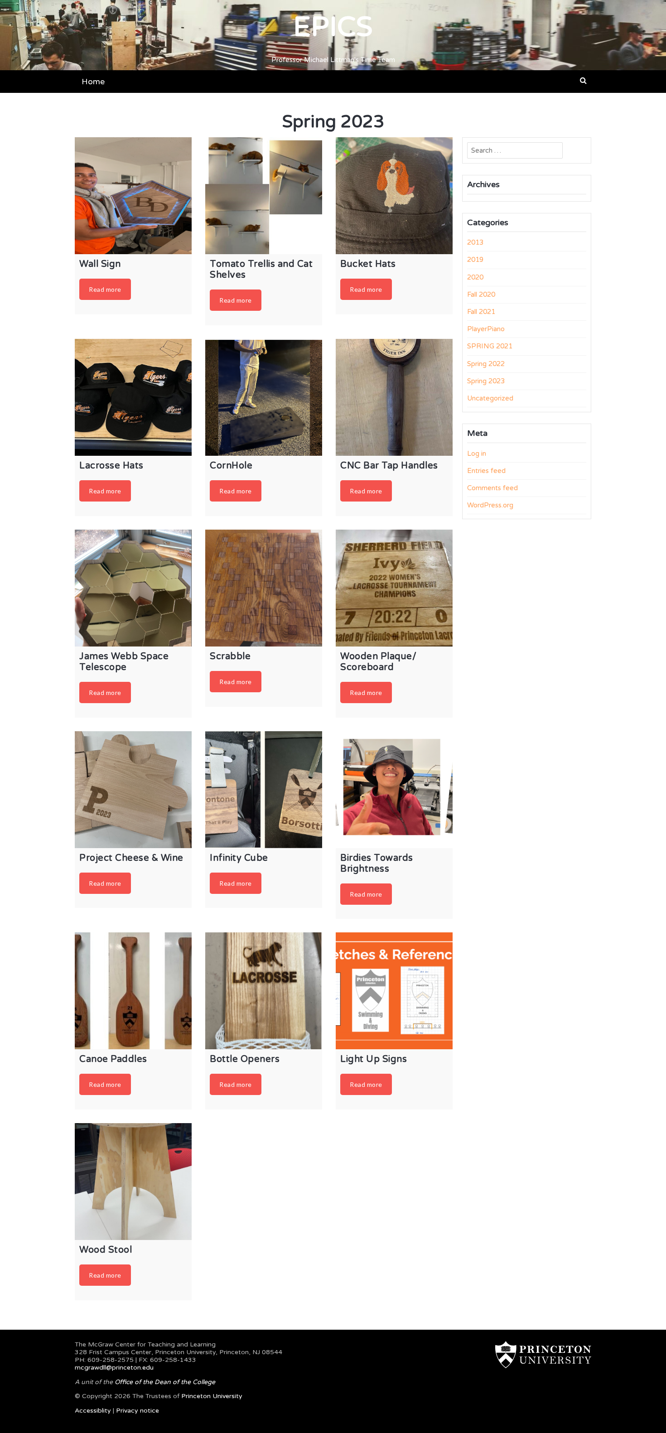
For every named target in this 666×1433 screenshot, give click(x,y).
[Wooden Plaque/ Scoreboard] (394, 588)
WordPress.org (490, 505)
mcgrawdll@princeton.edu (114, 1367)
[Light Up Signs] (394, 990)
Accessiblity (93, 1410)
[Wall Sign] (133, 195)
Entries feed (486, 471)
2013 (475, 242)
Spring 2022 (486, 364)
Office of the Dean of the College (165, 1382)
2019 (475, 260)
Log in (476, 453)
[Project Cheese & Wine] (133, 789)
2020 (475, 277)
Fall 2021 (481, 312)
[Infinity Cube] (263, 789)
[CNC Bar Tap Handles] (394, 397)
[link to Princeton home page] (538, 1354)
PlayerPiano (486, 329)
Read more (105, 289)
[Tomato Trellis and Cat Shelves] (263, 195)
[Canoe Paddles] (133, 990)
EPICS (333, 27)
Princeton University (211, 1396)
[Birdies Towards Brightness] (394, 789)
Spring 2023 (486, 381)
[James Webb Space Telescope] (133, 588)
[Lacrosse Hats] (133, 397)
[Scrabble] (263, 588)
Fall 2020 (481, 294)
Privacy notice (137, 1410)
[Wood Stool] (133, 1181)
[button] (583, 80)
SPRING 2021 (489, 346)
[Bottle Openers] (263, 990)
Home (93, 82)
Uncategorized (490, 398)
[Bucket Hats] (394, 195)
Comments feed (492, 488)
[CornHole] (263, 397)
